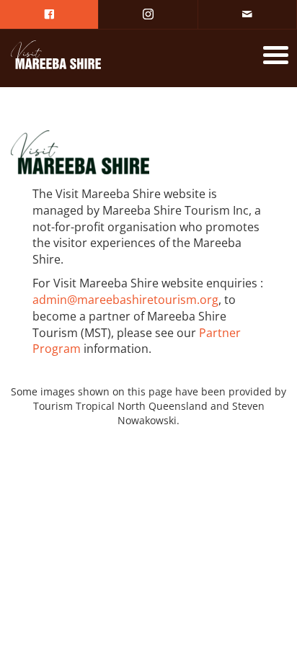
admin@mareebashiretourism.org (125, 300)
